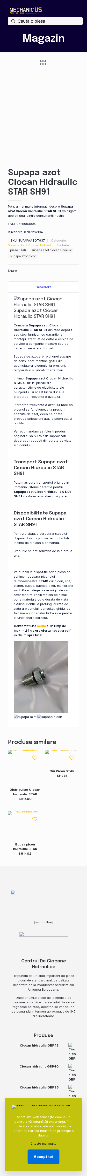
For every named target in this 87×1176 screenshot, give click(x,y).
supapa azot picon (23, 256)
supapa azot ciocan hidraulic (51, 250)
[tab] (43, 287)
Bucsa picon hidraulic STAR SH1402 (25, 848)
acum (41, 626)
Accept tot (43, 1156)
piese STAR (18, 250)
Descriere (43, 287)
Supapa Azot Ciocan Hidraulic (30, 245)
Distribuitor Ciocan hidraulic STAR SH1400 (25, 794)
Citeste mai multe (43, 1143)
